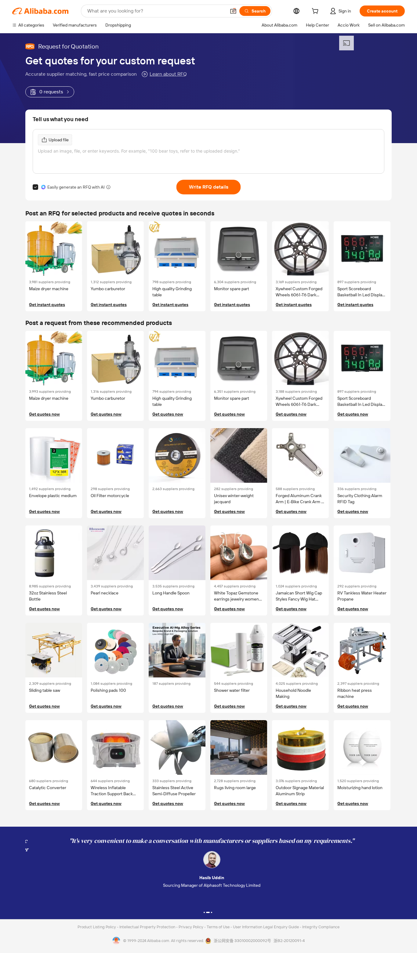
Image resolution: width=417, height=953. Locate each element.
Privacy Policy (191, 927)
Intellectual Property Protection (147, 927)
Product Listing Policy (97, 927)
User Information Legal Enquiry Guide (266, 927)
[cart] (316, 11)
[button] (233, 11)
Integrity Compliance (320, 927)
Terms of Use (218, 927)
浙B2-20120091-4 (289, 940)
